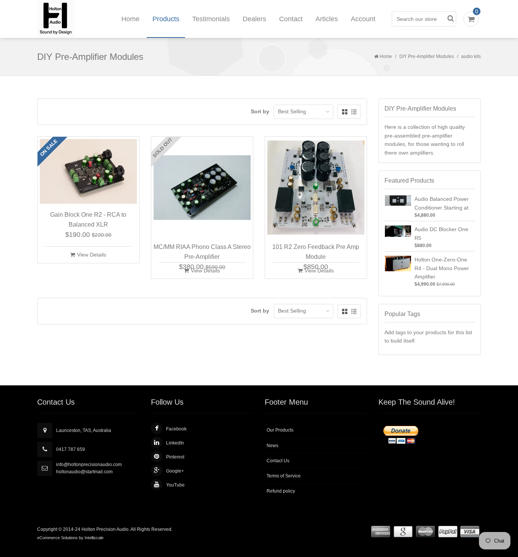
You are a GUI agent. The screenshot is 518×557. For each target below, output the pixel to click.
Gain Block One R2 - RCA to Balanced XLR (88, 219)
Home (130, 19)
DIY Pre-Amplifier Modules (426, 56)
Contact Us (278, 460)
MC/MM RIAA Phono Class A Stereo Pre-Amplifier (202, 252)
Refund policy (281, 491)
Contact (291, 19)
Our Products (280, 430)
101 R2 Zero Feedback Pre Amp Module (315, 252)
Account (363, 19)
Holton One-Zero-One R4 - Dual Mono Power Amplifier (441, 268)
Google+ (175, 471)
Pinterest (175, 457)
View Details (91, 255)
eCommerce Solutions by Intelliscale (70, 537)
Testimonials (211, 19)
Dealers (254, 19)
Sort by (260, 111)
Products (165, 19)
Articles (327, 19)
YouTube (175, 485)
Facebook (176, 429)
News (272, 445)
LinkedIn (175, 443)
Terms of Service (284, 476)
